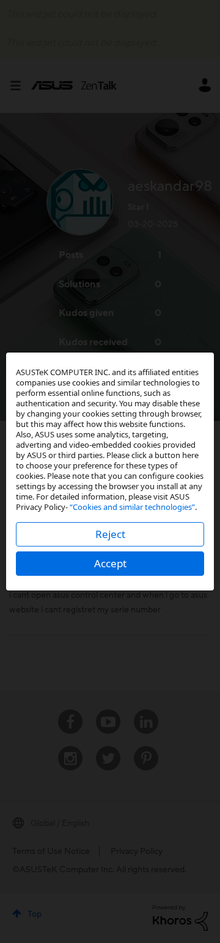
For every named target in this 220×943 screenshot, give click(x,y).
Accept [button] (110, 563)
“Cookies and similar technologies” (132, 506)
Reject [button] (110, 534)
